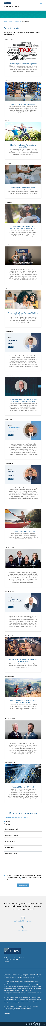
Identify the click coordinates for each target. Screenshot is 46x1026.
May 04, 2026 (8, 202)
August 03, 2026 (9, 39)
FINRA (10, 959)
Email (8, 824)
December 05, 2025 (10, 762)
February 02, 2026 (9, 635)
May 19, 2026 (8, 163)
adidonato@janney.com (23, 921)
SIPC (17, 959)
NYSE (14, 959)
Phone (8, 821)
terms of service (17, 879)
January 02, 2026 (9, 676)
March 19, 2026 (9, 375)
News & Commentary (14, 21)
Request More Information (23, 813)
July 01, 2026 (8, 80)
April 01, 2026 (8, 288)
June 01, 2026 (8, 120)
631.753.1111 (23, 930)
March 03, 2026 (9, 507)
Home (5, 21)
